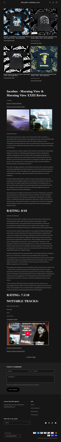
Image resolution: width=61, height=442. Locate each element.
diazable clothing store (44, 438)
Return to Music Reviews (14, 103)
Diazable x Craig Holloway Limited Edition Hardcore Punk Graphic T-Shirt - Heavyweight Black (17, 37)
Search (33, 404)
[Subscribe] (28, 423)
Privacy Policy (34, 414)
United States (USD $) (11, 436)
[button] (4, 2)
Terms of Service (35, 408)
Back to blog (31, 357)
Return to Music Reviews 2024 (16, 107)
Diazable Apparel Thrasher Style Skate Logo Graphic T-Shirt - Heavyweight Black (17, 75)
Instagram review (12, 319)
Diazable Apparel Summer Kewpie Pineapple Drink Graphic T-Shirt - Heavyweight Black (43, 75)
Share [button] (10, 100)
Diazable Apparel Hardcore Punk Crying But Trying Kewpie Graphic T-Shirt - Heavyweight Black (44, 37)
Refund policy (34, 411)
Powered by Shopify (53, 438)
